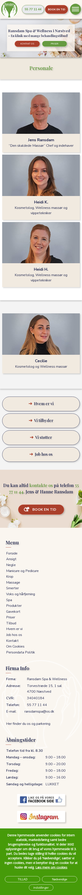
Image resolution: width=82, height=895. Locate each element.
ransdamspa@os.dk (39, 711)
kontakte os (41, 485)
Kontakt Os (27, 43)
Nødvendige (59, 879)
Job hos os (14, 634)
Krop (9, 576)
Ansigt (11, 559)
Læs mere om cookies (51, 867)
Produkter (14, 605)
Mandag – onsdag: (21, 757)
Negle (11, 565)
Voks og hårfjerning (20, 594)
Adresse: (13, 685)
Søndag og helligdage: (24, 784)
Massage (13, 582)
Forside (11, 553)
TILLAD (22, 879)
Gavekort (13, 611)
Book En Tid (56, 9)
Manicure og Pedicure (22, 570)
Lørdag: (12, 777)
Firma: (11, 679)
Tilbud (11, 623)
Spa (9, 600)
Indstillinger (41, 888)
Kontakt (12, 640)
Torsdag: (13, 764)
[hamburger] (75, 9)
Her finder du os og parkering (28, 723)
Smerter (12, 588)
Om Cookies (15, 646)
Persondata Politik (20, 652)
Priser (54, 43)
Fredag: (12, 770)
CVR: (10, 698)
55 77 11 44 (33, 9)
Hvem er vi (14, 629)
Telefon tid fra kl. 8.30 (24, 750)
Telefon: (13, 705)
